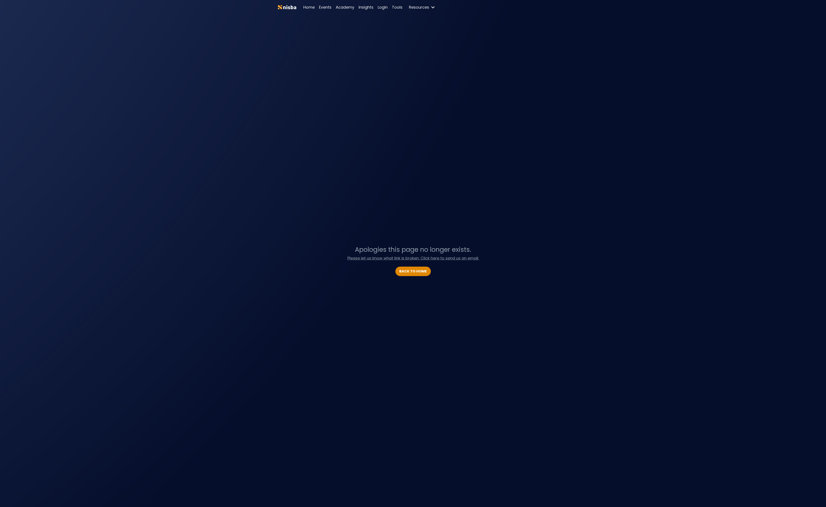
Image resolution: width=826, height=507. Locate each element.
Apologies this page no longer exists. (413, 249)
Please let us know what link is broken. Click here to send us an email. (413, 258)
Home (309, 7)
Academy (345, 7)
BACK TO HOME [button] (413, 271)
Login (383, 7)
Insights (366, 7)
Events (325, 7)
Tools (397, 7)
